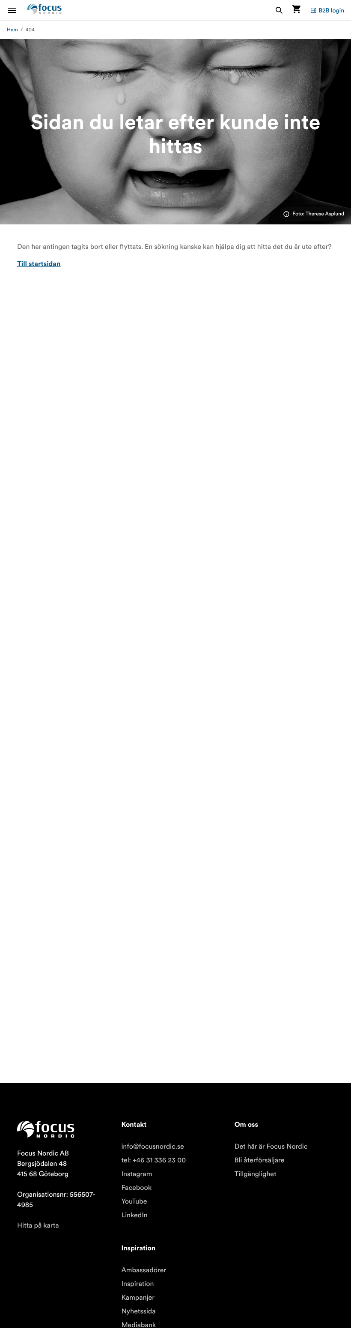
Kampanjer (138, 1297)
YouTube (134, 1201)
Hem (12, 30)
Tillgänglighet (256, 1174)
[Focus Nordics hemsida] (44, 10)
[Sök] (279, 10)
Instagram (136, 1174)
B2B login (331, 10)
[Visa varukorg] (296, 10)
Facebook (136, 1187)
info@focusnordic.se (152, 1146)
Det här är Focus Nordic (271, 1146)
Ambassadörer (143, 1270)
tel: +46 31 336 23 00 (153, 1160)
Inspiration (137, 1284)
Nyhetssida (138, 1311)
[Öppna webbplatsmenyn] (17, 10)
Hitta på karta (38, 1225)
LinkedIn (134, 1215)
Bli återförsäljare (260, 1160)
